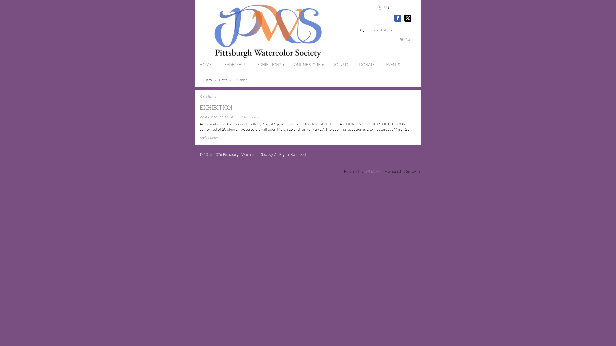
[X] (407, 18)
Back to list (208, 96)
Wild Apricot (374, 171)
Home (209, 80)
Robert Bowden (251, 117)
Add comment (210, 138)
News (223, 80)
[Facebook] (397, 18)
